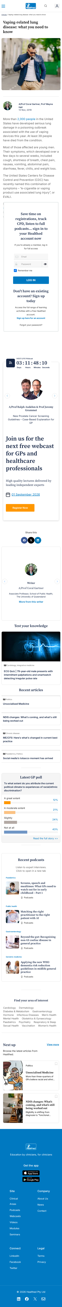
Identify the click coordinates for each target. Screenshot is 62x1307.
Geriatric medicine (14, 957)
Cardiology (9, 1007)
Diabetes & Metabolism (16, 1011)
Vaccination (28, 1025)
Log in (31, 280)
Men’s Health (49, 1014)
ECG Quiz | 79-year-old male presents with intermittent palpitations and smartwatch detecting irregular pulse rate (28, 675)
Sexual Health (11, 1025)
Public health (11, 906)
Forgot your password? (31, 325)
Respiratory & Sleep (45, 1022)
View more (53, 1044)
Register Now (20, 507)
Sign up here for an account (31, 318)
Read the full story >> (45, 838)
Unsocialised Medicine (16, 703)
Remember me (25, 270)
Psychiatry (25, 1022)
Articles (4, 14)
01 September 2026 (26, 494)
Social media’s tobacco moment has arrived (28, 758)
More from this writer (31, 601)
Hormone (8, 1014)
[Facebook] (27, 1299)
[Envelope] (43, 1299)
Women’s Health (47, 1025)
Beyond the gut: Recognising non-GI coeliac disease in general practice (38, 940)
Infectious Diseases (28, 1014)
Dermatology (26, 1007)
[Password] (17, 264)
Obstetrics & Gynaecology (36, 1018)
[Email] (17, 256)
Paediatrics (11, 878)
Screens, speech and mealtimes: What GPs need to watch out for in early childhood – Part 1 (38, 888)
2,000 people (26, 119)
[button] (45, 6)
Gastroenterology (13, 931)
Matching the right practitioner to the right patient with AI (35, 915)
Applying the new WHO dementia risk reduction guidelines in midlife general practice (38, 967)
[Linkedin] (18, 1299)
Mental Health (11, 1018)
